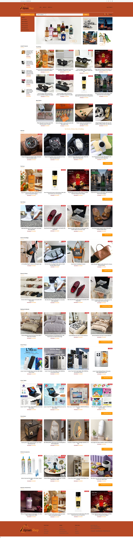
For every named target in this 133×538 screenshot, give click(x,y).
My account (46, 533)
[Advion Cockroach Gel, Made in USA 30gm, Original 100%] (31, 455)
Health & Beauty (25, 21)
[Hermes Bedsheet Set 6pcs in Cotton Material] (101, 313)
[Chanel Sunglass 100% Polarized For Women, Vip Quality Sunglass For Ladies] (23, 62)
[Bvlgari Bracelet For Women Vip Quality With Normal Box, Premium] (45, 113)
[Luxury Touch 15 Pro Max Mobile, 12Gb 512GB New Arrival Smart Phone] (55, 348)
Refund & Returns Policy (63, 533)
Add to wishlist (51, 68)
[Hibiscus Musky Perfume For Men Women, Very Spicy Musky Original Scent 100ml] (31, 491)
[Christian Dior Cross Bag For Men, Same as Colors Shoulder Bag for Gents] (55, 241)
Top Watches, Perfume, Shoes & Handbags (74, 129)
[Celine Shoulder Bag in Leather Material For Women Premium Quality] (101, 241)
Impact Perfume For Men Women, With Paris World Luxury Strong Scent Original (29, 52)
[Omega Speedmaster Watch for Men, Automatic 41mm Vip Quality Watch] (31, 134)
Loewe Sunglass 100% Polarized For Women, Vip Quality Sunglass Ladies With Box (29, 91)
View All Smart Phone (107, 377)
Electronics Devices (25, 29)
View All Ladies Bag (107, 270)
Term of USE (46, 531)
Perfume (102, 22)
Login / (108, 7)
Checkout (45, 529)
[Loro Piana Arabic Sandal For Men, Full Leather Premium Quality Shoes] (101, 205)
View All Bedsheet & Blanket (106, 341)
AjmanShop (88, 22)
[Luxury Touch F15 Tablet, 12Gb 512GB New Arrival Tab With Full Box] (55, 384)
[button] (107, 14)
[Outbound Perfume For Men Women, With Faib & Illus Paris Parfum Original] (103, 83)
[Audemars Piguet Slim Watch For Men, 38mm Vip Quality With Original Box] (78, 134)
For (106, 22)
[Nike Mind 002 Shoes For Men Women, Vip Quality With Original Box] (31, 205)
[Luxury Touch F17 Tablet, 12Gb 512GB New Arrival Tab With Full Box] (31, 384)
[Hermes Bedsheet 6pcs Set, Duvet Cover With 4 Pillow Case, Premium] (31, 313)
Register (110, 7)
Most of (86, 24)
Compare (49, 68)
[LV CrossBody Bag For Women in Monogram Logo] (31, 241)
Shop (40, 7)
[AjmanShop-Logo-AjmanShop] (30, 528)
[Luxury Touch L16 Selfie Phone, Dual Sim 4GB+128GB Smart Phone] (31, 348)
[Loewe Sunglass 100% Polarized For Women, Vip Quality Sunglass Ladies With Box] (23, 91)
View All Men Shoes (108, 234)
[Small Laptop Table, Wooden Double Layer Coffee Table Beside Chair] (31, 420)
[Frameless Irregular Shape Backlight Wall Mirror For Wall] (78, 420)
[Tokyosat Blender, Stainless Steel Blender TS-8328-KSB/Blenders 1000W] (55, 455)
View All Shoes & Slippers (106, 306)
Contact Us (50, 7)
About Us (44, 7)
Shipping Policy (62, 529)
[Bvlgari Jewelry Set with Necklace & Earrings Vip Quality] (84, 113)
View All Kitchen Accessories (106, 484)
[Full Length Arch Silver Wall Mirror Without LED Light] (101, 420)
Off (103, 21)
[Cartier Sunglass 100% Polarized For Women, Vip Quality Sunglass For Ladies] (23, 81)
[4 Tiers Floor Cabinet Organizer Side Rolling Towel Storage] (78, 455)
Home (37, 7)
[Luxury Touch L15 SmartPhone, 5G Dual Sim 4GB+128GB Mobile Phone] (101, 348)
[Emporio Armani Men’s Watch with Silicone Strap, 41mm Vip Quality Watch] (55, 134)
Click (87, 28)
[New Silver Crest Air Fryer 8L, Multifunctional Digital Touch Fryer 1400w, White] (101, 455)
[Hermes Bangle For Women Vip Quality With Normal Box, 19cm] (65, 113)
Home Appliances (25, 27)
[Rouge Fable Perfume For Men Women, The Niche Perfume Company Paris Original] (103, 59)
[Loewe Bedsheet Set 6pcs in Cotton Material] (78, 313)
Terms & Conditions (63, 531)
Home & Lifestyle (25, 25)
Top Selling (38, 46)
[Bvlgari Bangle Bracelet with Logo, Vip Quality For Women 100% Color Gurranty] (103, 113)
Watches (23, 17)
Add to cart (42, 67)
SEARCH (86, 14)
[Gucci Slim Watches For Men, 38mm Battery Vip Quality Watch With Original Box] (101, 134)
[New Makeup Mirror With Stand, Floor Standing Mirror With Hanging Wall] (55, 420)
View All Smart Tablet (107, 413)
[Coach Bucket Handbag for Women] (78, 241)
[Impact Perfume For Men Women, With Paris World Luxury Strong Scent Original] (23, 52)
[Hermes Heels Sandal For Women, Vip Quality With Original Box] (31, 277)
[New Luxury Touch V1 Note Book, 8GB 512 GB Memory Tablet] (78, 384)
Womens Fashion (25, 23)
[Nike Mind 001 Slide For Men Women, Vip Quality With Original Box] (55, 205)
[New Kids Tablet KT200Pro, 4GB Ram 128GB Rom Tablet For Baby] (101, 384)
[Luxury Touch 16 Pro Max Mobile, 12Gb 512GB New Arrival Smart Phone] (78, 348)
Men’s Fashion (24, 19)
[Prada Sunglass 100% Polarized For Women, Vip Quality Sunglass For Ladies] (23, 72)
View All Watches (108, 163)
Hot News (61, 527)
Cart (45, 527)
